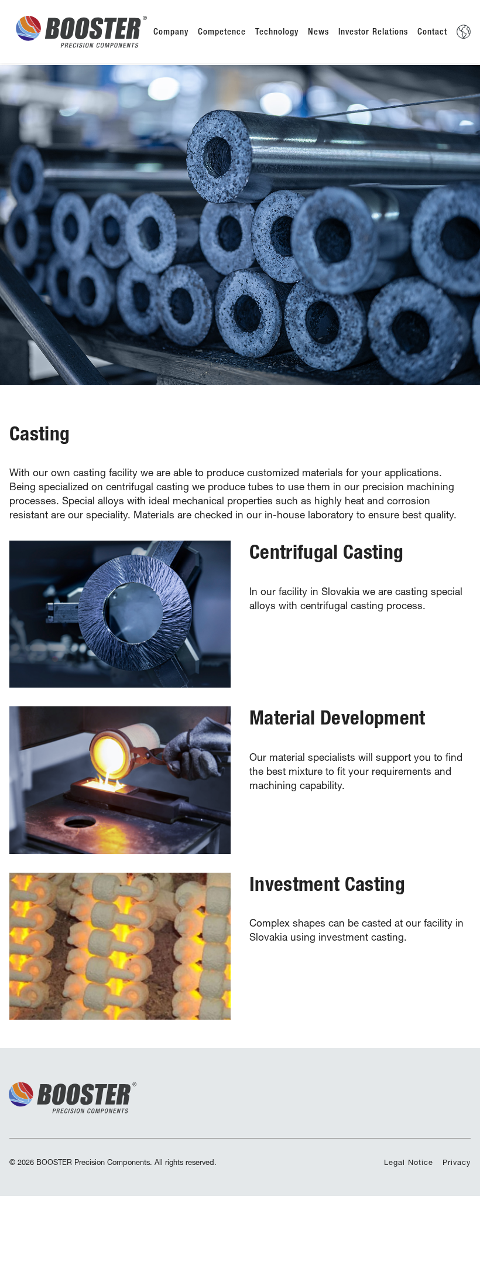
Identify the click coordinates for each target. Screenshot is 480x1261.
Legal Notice (408, 1162)
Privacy (457, 1162)
